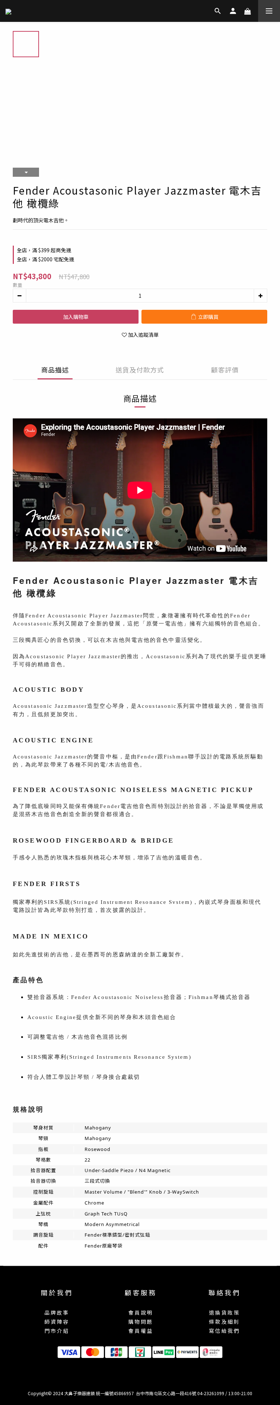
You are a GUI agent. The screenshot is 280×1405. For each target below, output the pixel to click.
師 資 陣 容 (56, 1321)
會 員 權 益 (140, 1330)
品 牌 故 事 (56, 1312)
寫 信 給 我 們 (224, 1330)
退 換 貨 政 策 (224, 1312)
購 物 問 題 (140, 1321)
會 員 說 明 (140, 1312)
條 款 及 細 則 (224, 1321)
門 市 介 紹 (56, 1330)
